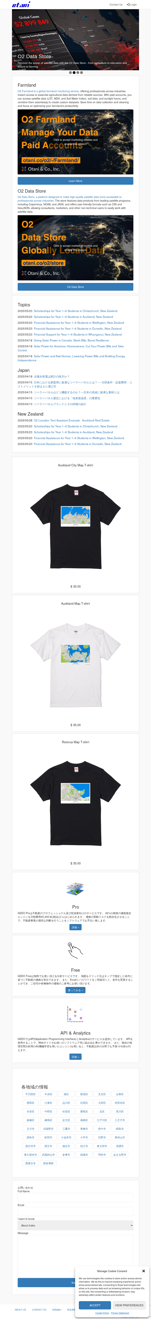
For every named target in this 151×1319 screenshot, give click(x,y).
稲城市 (84, 1154)
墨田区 (30, 1103)
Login (133, 4)
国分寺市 (30, 1146)
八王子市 (120, 1120)
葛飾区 (84, 1120)
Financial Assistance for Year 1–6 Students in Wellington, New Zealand (79, 322)
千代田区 (30, 1094)
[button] (143, 1271)
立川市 (30, 1128)
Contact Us (116, 4)
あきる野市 (119, 1154)
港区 (66, 1094)
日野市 (102, 1137)
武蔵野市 (48, 1128)
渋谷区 (30, 1111)
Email (21, 1205)
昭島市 (120, 1128)
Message (23, 1233)
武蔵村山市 (48, 1154)
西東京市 (30, 1163)
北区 (102, 1111)
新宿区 (84, 1094)
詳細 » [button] (75, 927)
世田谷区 (120, 1103)
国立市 (48, 1146)
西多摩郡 (48, 1163)
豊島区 (84, 1111)
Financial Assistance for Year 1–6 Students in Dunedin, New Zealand (78, 328)
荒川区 (120, 1111)
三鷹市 (66, 1128)
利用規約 (56, 1309)
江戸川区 (102, 1120)
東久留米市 (30, 1154)
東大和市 (102, 1146)
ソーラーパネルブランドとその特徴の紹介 (60, 404)
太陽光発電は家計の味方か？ (52, 376)
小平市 (84, 1137)
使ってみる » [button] (75, 990)
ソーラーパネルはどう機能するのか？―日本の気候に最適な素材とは (77, 392)
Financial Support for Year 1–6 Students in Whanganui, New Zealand (78, 334)
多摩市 (66, 1154)
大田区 (102, 1103)
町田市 (48, 1137)
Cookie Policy (102, 1312)
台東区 (120, 1094)
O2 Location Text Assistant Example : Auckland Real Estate (72, 420)
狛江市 (84, 1146)
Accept (95, 1305)
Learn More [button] (75, 181)
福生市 (66, 1146)
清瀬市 (120, 1146)
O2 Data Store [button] (75, 287)
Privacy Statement (120, 1312)
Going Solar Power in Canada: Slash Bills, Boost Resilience (71, 340)
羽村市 (102, 1154)
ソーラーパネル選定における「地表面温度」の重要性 (67, 398)
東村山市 (120, 1137)
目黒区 (84, 1103)
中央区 (48, 1094)
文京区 (102, 1094)
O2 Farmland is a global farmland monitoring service (48, 91)
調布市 (30, 1137)
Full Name (24, 1191)
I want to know (26, 1219)
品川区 (66, 1103)
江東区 (48, 1103)
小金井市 (66, 1137)
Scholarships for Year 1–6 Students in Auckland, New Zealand (73, 317)
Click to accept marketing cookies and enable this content (76, 142)
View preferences (129, 1305)
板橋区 (30, 1120)
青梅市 (84, 1128)
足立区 (66, 1120)
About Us (20, 1309)
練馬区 (48, 1120)
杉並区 (66, 1111)
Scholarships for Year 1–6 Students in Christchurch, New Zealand (75, 311)
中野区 (48, 1111)
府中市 (102, 1128)
